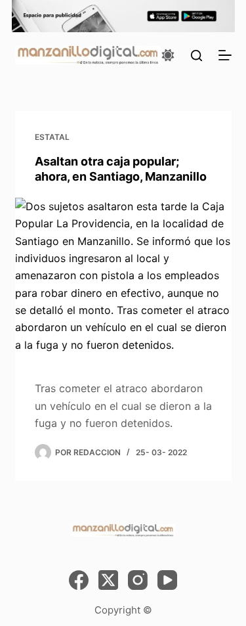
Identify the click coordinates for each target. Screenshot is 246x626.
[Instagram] (138, 580)
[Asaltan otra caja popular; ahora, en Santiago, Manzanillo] (123, 279)
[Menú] (225, 55)
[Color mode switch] (167, 55)
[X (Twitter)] (108, 580)
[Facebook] (79, 580)
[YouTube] (167, 580)
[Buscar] (196, 55)
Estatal (52, 137)
